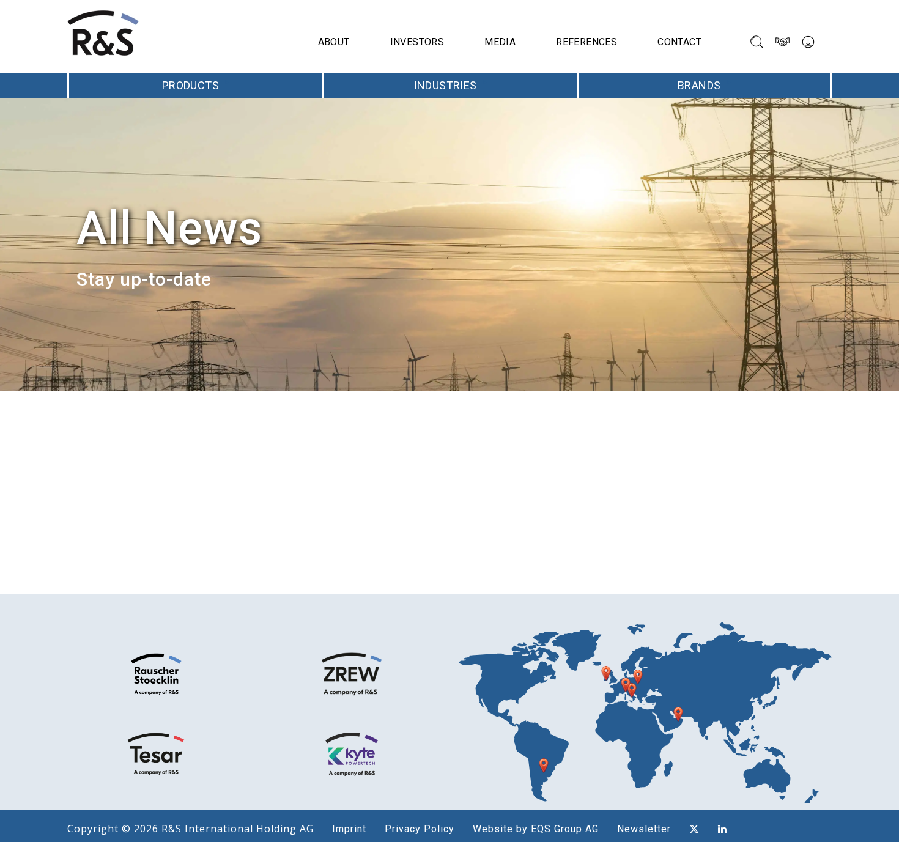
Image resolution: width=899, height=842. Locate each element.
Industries (446, 85)
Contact (679, 42)
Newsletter (644, 829)
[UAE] (678, 714)
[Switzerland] (625, 685)
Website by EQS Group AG (536, 829)
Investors (417, 42)
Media (500, 42)
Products (192, 85)
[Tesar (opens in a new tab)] (156, 739)
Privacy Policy (421, 828)
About (334, 42)
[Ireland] (605, 673)
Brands (700, 85)
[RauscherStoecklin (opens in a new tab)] (156, 659)
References (586, 42)
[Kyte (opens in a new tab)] (351, 739)
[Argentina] (543, 765)
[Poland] (638, 677)
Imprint (350, 828)
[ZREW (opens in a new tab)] (351, 659)
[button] (756, 42)
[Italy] (631, 690)
